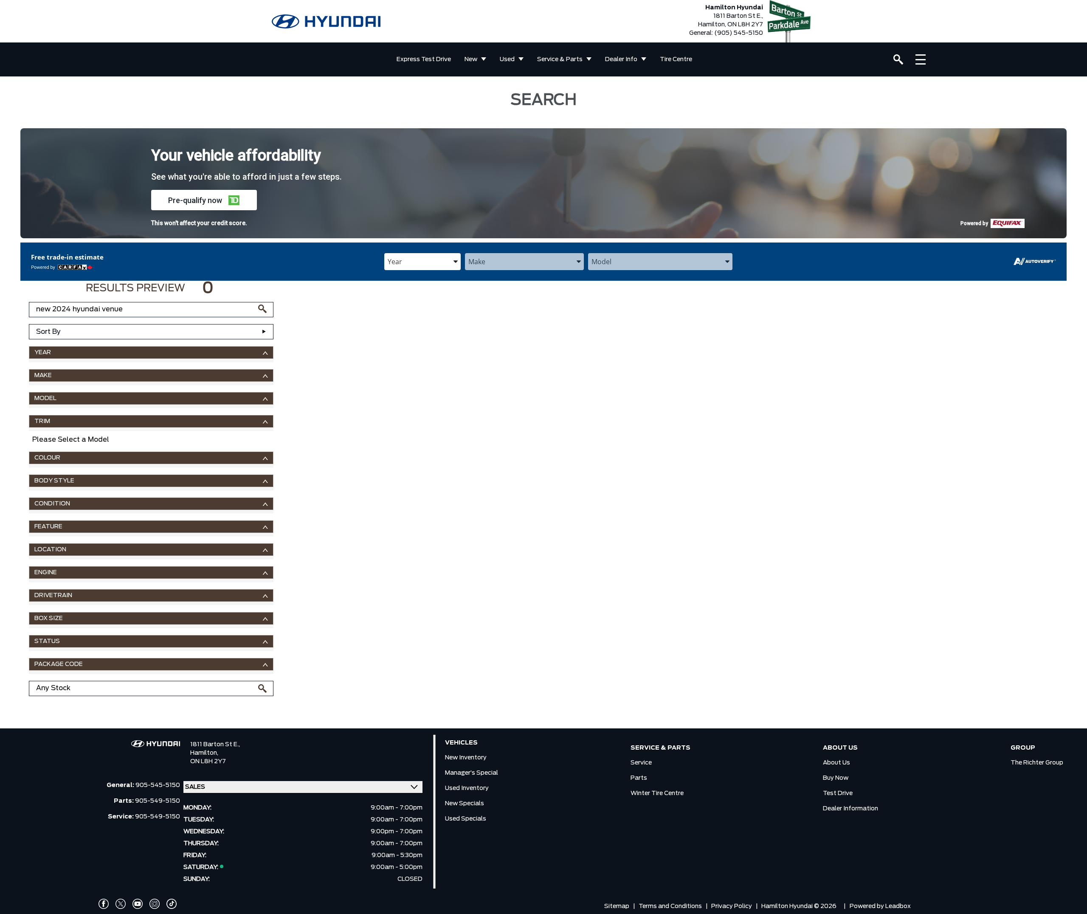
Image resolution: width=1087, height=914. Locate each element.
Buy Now (835, 778)
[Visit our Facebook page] (104, 904)
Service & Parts (560, 59)
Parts (639, 778)
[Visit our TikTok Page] (171, 904)
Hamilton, (204, 753)
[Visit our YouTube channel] (137, 904)
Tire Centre (676, 59)
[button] (204, 200)
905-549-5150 (157, 801)
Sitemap (616, 906)
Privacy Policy (731, 906)
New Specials (464, 804)
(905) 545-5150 (738, 33)
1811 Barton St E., (215, 745)
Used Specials (465, 819)
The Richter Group (1037, 763)
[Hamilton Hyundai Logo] (326, 21)
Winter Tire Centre (657, 793)
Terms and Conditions (670, 906)
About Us (836, 763)
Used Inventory (467, 788)
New (471, 59)
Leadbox (898, 906)
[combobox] (422, 261)
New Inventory (466, 758)
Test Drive (838, 793)
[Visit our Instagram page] (154, 904)
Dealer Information (850, 809)
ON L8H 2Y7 (208, 761)
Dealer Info (621, 59)
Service (641, 763)
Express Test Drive (424, 59)
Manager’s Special (471, 773)
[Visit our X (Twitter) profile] (120, 904)
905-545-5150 (157, 785)
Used (507, 59)
